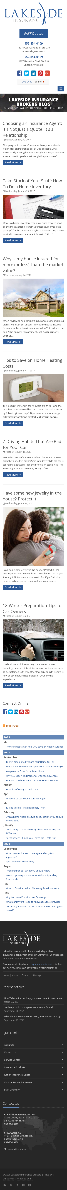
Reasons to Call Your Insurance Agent (26, 798)
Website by (25, 1178)
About (15, 975)
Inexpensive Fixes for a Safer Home (25, 771)
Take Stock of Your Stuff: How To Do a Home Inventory (32, 183)
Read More (11, 162)
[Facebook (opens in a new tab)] (19, 73)
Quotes (33, 33)
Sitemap (37, 975)
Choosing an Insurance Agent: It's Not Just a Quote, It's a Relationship (32, 129)
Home (6, 975)
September (10, 757)
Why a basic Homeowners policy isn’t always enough (34, 766)
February (9, 812)
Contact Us (10, 1052)
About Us (9, 1045)
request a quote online (42, 964)
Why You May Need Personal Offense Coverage (32, 775)
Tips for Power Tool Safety (20, 861)
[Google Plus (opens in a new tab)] (47, 73)
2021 (7, 752)
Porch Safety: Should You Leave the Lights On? (31, 837)
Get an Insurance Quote (17, 1074)
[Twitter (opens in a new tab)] (26, 73)
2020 (7, 844)
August (8, 785)
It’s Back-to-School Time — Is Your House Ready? (32, 780)
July (6, 883)
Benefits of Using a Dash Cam (22, 789)
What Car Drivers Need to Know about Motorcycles (33, 901)
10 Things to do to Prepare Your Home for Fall (30, 761)
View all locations (17, 1149)
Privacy (48, 1174)
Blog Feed (12, 725)
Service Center (12, 1059)
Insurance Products (14, 1067)
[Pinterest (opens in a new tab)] (40, 73)
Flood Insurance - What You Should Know (28, 870)
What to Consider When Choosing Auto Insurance (32, 888)
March (7, 742)
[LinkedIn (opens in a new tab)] (33, 73)
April (6, 794)
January (8, 825)
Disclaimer (8, 1178)
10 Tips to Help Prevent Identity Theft (25, 807)
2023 (7, 737)
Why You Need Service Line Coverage (26, 897)
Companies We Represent (18, 1082)
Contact (25, 975)
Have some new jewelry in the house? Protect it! (32, 496)
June (6, 892)
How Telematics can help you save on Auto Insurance (34, 746)
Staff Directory (12, 1089)
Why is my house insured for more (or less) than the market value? (33, 264)
